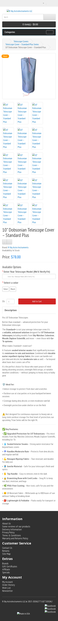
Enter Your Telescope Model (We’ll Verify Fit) (27, 271)
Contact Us (7, 548)
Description (11, 310)
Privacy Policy (8, 532)
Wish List (6, 587)
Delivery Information (12, 529)
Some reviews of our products (16, 526)
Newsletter (7, 590)
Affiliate (6, 569)
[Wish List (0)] (46, 2)
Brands (5, 563)
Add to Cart (37, 301)
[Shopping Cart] (50, 2)
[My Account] (42, 2)
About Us (6, 523)
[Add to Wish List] (4, 241)
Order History (8, 585)
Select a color (11, 282)
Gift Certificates (9, 566)
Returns (5, 550)
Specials (6, 572)
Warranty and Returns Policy (15, 538)
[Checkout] (53, 2)
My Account (7, 582)
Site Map (6, 553)
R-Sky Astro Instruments (18, 247)
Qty (3, 301)
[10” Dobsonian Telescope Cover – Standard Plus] (29, 76)
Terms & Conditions (11, 535)
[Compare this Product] (9, 241)
